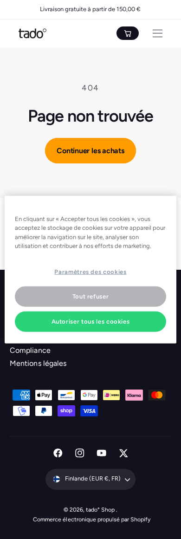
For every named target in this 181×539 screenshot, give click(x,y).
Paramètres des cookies (90, 271)
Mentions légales (38, 363)
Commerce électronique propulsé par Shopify (91, 519)
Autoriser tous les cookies (91, 321)
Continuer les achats (90, 150)
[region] (91, 269)
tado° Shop (101, 509)
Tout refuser (90, 295)
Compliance (30, 350)
